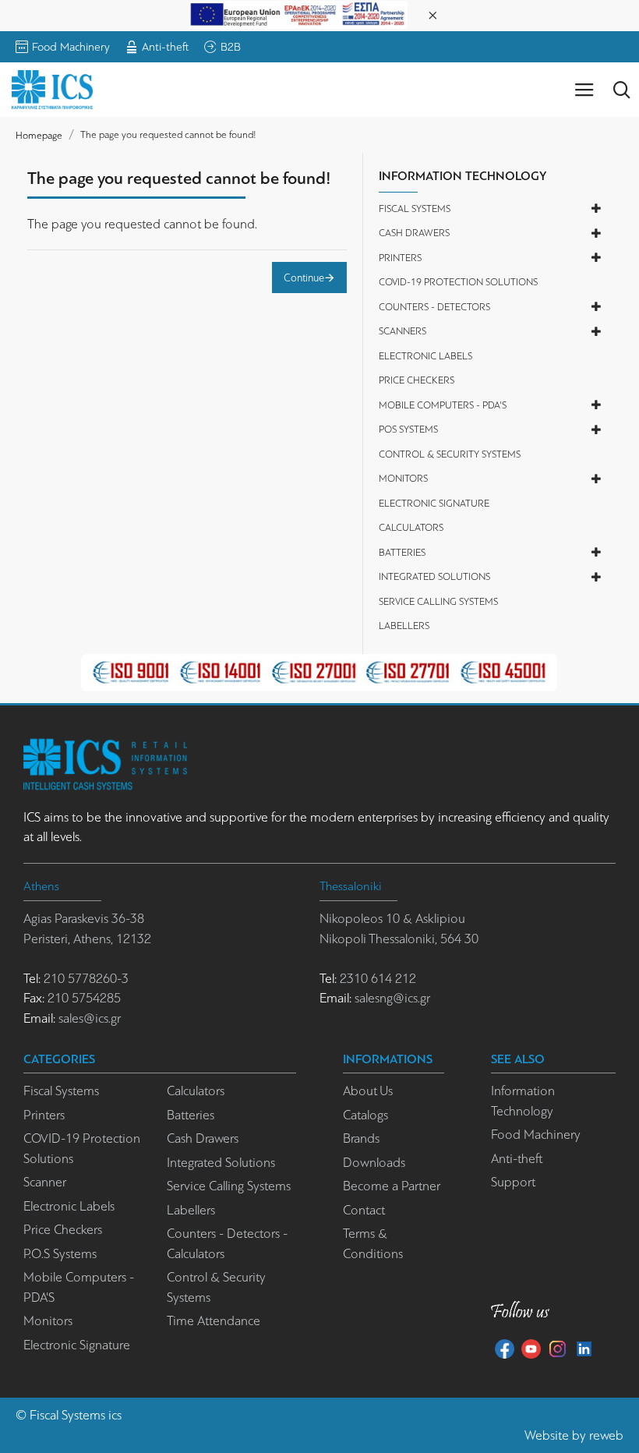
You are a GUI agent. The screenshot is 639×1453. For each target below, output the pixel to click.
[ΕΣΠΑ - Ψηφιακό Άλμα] (298, 13)
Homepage (39, 135)
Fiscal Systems (67, 1415)
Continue (304, 277)
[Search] (621, 89)
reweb (606, 1435)
